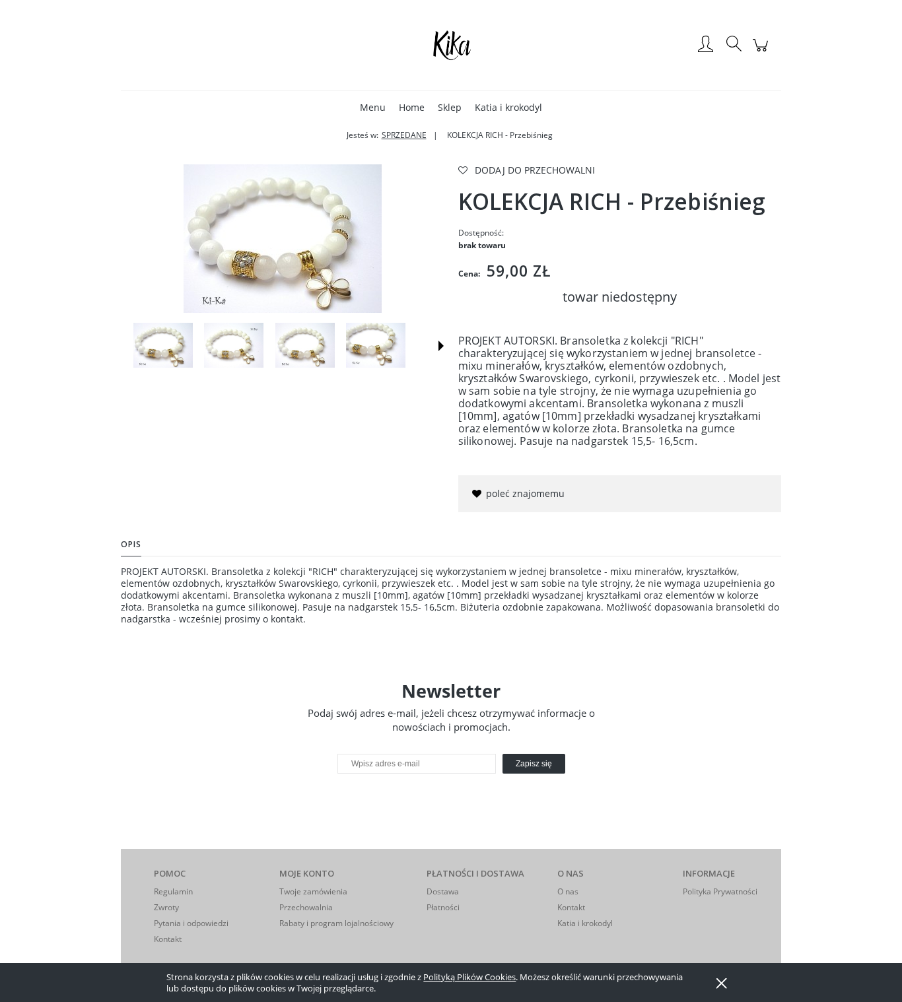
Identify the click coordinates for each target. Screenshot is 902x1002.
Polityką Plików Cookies (469, 977)
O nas (567, 891)
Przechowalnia (306, 907)
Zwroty (166, 907)
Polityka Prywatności (720, 891)
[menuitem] (373, 107)
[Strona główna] (451, 44)
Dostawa (443, 891)
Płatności (443, 907)
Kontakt (168, 939)
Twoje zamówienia (313, 891)
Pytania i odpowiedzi (191, 923)
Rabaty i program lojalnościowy (336, 923)
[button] (441, 346)
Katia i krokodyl (585, 923)
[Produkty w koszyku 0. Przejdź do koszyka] (762, 52)
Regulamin (173, 891)
